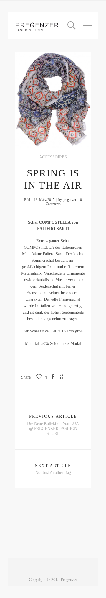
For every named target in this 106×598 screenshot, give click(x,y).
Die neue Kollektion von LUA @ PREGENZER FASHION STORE (53, 428)
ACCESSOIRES (53, 157)
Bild (27, 200)
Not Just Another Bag (53, 472)
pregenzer (69, 200)
